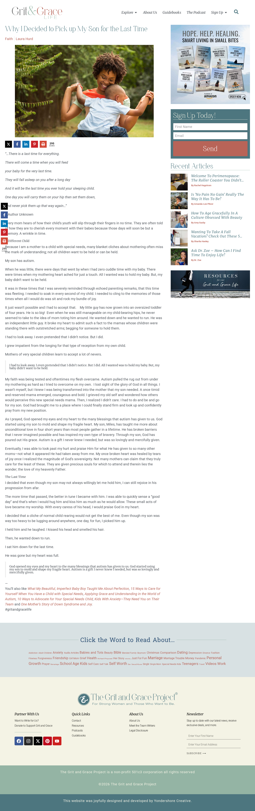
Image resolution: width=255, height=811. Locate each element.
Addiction (33, 653)
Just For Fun (139, 658)
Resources (78, 725)
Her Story (118, 658)
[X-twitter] (38, 741)
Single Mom (155, 664)
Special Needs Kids (171, 664)
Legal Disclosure (138, 730)
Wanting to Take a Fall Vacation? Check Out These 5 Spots (215, 236)
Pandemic (200, 658)
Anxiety (58, 652)
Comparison (168, 652)
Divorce (206, 653)
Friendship (60, 658)
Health (92, 658)
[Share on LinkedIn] (25, 144)
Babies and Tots (91, 652)
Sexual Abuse (136, 664)
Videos (210, 663)
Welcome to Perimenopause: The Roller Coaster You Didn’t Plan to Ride (216, 180)
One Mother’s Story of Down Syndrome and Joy (56, 604)
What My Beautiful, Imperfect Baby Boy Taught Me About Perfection (78, 589)
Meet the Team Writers (142, 725)
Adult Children (45, 653)
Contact (76, 720)
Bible (117, 652)
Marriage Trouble (174, 658)
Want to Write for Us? (27, 720)
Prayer (46, 664)
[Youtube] (57, 741)
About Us (134, 720)
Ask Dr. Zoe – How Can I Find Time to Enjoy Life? (216, 252)
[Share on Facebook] (17, 144)
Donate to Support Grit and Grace (33, 725)
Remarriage (54, 664)
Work (221, 664)
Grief (83, 658)
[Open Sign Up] (226, 12)
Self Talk (104, 664)
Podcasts (77, 730)
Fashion (215, 652)
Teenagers (190, 664)
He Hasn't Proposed (104, 659)
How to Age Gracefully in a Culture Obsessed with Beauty (216, 215)
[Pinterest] (47, 741)
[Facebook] (19, 741)
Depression (195, 652)
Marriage (155, 658)
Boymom (141, 653)
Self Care (93, 664)
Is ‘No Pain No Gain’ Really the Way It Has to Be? (217, 196)
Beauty (108, 652)
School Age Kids (73, 663)
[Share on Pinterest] (34, 144)
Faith (9, 39)
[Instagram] (28, 741)
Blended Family (129, 653)
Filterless (33, 658)
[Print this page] (43, 144)
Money (189, 658)
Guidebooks (79, 735)
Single (146, 664)
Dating (182, 652)
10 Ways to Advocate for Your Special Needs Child (55, 599)
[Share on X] (8, 144)
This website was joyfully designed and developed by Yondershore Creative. (127, 801)
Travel (202, 664)
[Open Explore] (136, 12)
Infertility (128, 659)
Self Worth (118, 663)
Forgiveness (45, 658)
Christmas (153, 652)
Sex (129, 664)
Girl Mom (74, 658)
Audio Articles (71, 652)
